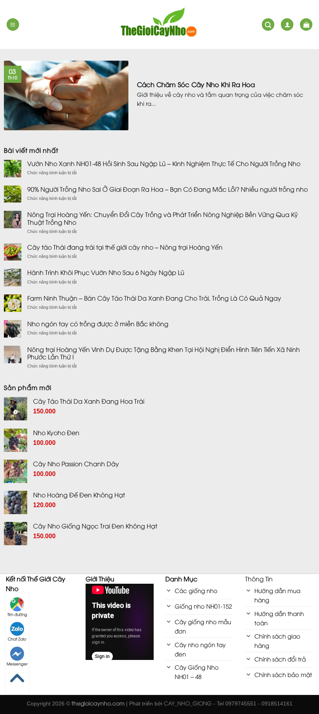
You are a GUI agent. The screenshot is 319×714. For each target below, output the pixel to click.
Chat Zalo (17, 638)
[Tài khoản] (287, 24)
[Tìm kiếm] (268, 24)
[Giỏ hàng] (306, 24)
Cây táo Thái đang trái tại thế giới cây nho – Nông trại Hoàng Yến (125, 247)
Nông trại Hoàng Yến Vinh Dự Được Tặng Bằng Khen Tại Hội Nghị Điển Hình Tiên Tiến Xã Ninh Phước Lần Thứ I (163, 353)
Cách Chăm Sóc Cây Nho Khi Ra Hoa (196, 84)
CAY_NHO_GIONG (188, 703)
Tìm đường (17, 614)
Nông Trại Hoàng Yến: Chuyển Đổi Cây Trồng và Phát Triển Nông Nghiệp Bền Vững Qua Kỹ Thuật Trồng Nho (162, 218)
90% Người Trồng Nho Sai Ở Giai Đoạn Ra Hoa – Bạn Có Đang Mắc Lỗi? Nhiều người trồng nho (167, 189)
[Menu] (13, 24)
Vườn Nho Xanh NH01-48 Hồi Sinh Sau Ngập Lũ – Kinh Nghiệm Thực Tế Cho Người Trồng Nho (163, 163)
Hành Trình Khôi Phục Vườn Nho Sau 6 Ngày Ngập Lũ (105, 272)
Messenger (17, 663)
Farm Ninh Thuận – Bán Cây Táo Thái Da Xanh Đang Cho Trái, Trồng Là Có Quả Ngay (154, 298)
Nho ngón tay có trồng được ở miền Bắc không (97, 323)
